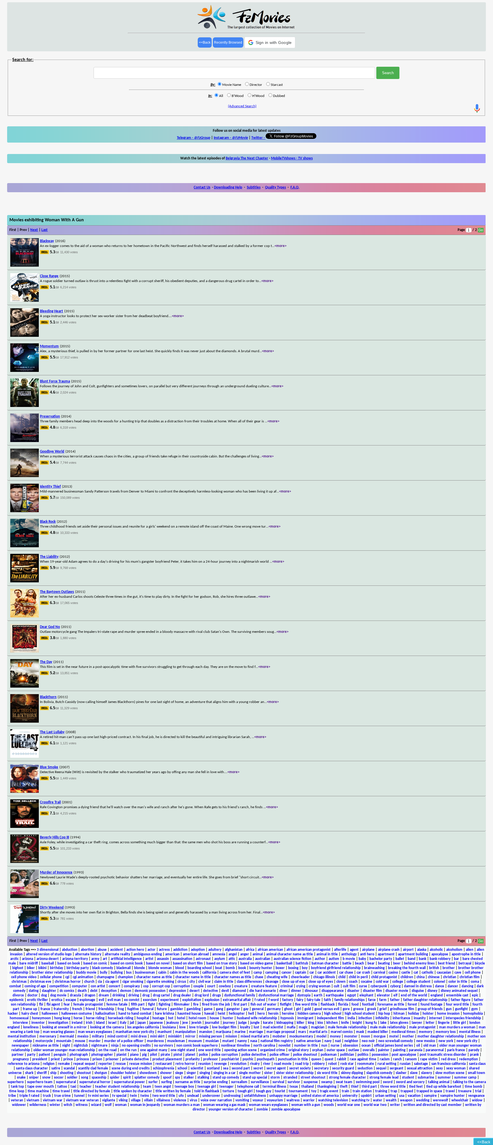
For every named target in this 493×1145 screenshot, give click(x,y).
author (320, 959)
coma (475, 982)
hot (170, 1018)
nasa (253, 1041)
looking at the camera (107, 1027)
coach (353, 982)
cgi (67, 977)
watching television (333, 1100)
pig (144, 1055)
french (77, 1009)
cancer (287, 972)
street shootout (313, 1077)
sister (268, 1073)
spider (115, 1077)
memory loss (446, 1032)
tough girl (245, 1091)
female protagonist (88, 1004)
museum (195, 1041)
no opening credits (136, 1045)
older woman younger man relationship (64, 1050)
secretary (321, 1068)
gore (346, 1009)
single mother (250, 1073)
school (182, 1068)
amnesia (218, 954)
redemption (468, 1059)
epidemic (16, 1000)
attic (232, 959)
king (311, 1023)
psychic (248, 1059)
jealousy (172, 1023)
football (368, 1004)
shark (29, 1073)
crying (300, 986)
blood (179, 968)
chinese (434, 977)
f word (273, 1000)
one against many (153, 1050)
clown (340, 982)
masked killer (377, 1032)
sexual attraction (420, 1068)
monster (350, 1036)
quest (329, 1059)
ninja (114, 1045)
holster (428, 1014)
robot (332, 1064)
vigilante (108, 1100)
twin (133, 1096)
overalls (369, 1050)
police (203, 1055)
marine (240, 1032)
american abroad (196, 954)
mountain (63, 1041)
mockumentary (301, 1036)
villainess (163, 1100)
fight (151, 1004)
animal (257, 954)
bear (371, 963)
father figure (460, 1000)
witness (82, 1105)
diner (283, 991)
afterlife (340, 950)
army (95, 959)
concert (114, 986)
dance (439, 986)
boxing (293, 968)
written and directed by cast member (432, 1105)
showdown (148, 1073)
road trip (302, 1064)
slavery (426, 1073)
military (98, 1036)
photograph (79, 1055)
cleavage (271, 982)
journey (229, 1023)
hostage (158, 1018)
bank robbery (440, 959)
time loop (16, 1091)
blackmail (123, 968)
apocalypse (439, 954)
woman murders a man (181, 1105)
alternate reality (117, 954)
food (355, 1004)
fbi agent (53, 1004)
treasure (465, 1091)
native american (308, 1041)
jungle (255, 1023)
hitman (399, 1014)
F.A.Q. (294, 187)
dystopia (303, 995)
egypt (351, 995)
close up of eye (293, 982)
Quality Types (275, 187)
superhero (15, 1082)
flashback (328, 1004)
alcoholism (454, 950)
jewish (196, 1023)
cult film (349, 986)
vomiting (242, 1100)
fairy (299, 1000)
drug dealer (182, 995)
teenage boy (184, 1087)
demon (125, 991)
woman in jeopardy (145, 1105)
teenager (226, 1087)
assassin (163, 959)
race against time (363, 1059)
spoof (167, 1077)
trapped (407, 1091)
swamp (326, 1082)
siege (179, 1073)
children (407, 977)
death (82, 991)
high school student (360, 1014)
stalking (203, 1077)
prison (97, 1059)
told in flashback (206, 1091)
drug (145, 995)
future (162, 1009)
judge (242, 1023)
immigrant (305, 1018)
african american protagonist (308, 950)
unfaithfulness (255, 1096)
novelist (284, 1045)
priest (55, 1059)
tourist (280, 1091)
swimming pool (367, 1082)
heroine (288, 1014)
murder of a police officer (124, 1041)
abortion (87, 950)
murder (95, 1041)
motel (394, 1036)
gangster (233, 1009)
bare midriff (28, 963)
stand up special (255, 1077)
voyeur (257, 1100)
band (411, 959)
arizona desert (48, 959)
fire (196, 1004)
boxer (280, 968)
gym (474, 1009)
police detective (253, 1055)
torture (228, 1091)
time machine (38, 1091)
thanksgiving (326, 1087)
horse (78, 1018)
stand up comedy (226, 1077)
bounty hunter (260, 968)
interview (20, 1023)
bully (103, 972)
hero (261, 1014)
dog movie (58, 995)
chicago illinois (324, 977)
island (100, 1023)
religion (48, 1064)
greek (371, 1009)
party (31, 1055)
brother (449, 968)
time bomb (473, 1087)
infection (365, 1018)
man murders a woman (457, 1027)
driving (133, 995)
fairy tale (313, 1000)
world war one (348, 1105)
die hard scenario (262, 991)
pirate (165, 1055)
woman (121, 1105)
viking (123, 1100)
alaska (421, 950)
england (437, 995)
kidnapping (284, 1023)
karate (268, 1023)
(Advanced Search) (242, 106)
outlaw (353, 1050)
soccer (59, 1077)
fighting (164, 1004)
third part (369, 1087)
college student (419, 982)
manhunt (164, 1032)
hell (251, 1014)
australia (245, 959)
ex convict (132, 1000)
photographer (102, 1055)
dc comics (67, 991)
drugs (216, 995)
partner (18, 1055)
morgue (379, 1036)
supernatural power (129, 1082)
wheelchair (459, 1100)
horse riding (95, 1018)
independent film (330, 1018)
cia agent (112, 982)
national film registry (276, 1041)
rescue (121, 1064)
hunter (228, 1018)
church (89, 982)
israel (112, 1023)
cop (146, 986)
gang (219, 1009)
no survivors (163, 1045)
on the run (128, 1050)
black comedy (102, 968)
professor (210, 1059)
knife (345, 1023)
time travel (61, 1091)
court (211, 986)
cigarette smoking (160, 982)
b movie (349, 959)
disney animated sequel (459, 991)
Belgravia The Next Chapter (247, 158)
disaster (353, 991)
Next (34, 230)
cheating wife (277, 977)
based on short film (188, 963)
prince (68, 1059)
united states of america (320, 1096)
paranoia (415, 1050)
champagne (105, 977)
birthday (56, 968)
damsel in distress (418, 986)
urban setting (385, 1096)
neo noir (368, 1041)
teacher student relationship (117, 1087)
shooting (66, 1073)
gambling (194, 1009)
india (351, 1018)
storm (275, 1077)
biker (31, 968)
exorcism (150, 1000)
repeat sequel (84, 1064)
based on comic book (126, 963)
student (408, 1077)
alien (469, 950)
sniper (34, 1077)
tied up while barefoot (443, 1087)
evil (101, 1000)
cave (457, 972)
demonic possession (150, 991)
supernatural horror (94, 1082)
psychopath (265, 1059)
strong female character (347, 1077)
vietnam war (52, 1100)
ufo (181, 1096)
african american (270, 950)
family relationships (349, 1000)
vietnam (33, 1100)
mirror (190, 1036)
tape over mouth (40, 1087)
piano (134, 1055)
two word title (163, 1096)
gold (307, 1009)
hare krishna (164, 1014)
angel (233, 954)
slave (414, 1073)
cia (100, 982)
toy (313, 1091)
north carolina (264, 1045)
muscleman (176, 1041)
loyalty (245, 1027)
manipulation (185, 1032)
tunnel (79, 1096)
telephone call (248, 1087)
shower (166, 1073)
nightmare (99, 1045)
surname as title (187, 1082)
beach (359, 963)
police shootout (305, 1055)
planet (190, 1055)
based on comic (95, 963)
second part (241, 1068)
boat (218, 968)
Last (44, 230)
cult (337, 986)
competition (58, 986)
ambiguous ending (148, 954)
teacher (86, 1087)
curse (363, 986)
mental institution (22, 1036)
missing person (210, 1036)
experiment (169, 1000)
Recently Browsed (228, 42)
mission (231, 1036)
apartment (386, 954)
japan (142, 1023)
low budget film (224, 1027)
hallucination (105, 1014)
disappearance (333, 991)
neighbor (351, 1041)
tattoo (62, 1087)
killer (300, 1023)
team (147, 1087)
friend (90, 1009)
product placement (167, 1059)
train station (362, 1091)
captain (300, 972)
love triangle (199, 1027)
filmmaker (182, 1004)
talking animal (438, 1082)
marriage (256, 1032)
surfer (153, 1082)
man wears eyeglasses (95, 1032)
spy (177, 1077)
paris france (456, 1050)
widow (477, 1100)
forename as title (390, 1004)
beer (397, 963)
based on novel (157, 963)
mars (302, 1032)
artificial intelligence (126, 959)
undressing (232, 1096)
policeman (329, 1055)
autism (334, 959)
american (172, 954)
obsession (350, 1045)
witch (68, 1105)
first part (240, 1004)
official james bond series (393, 1045)
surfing (166, 1082)
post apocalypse (404, 1055)
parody (473, 1050)
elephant (366, 995)
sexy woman (456, 1068)
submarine (426, 1077)
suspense (311, 1082)
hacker (13, 1014)
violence (179, 1100)
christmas (19, 982)
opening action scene (240, 1050)
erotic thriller (37, 1000)
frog (121, 1009)
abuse (102, 950)
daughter (49, 991)
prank (474, 1055)
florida (343, 1004)
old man (429, 1045)
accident (116, 950)
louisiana (169, 1027)
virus (193, 1100)
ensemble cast (457, 995)
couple (198, 986)
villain (148, 1100)
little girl (459, 1023)
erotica (56, 1000)
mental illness (469, 1032)
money (335, 1036)
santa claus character (32, 1068)
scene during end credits (130, 1068)
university (349, 1096)
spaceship (99, 1077)
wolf (108, 1105)
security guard (343, 1068)
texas (294, 1087)
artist (149, 959)
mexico (82, 1036)
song (84, 1077)
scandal (69, 1068)
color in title (457, 982)
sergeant (396, 1068)
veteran (17, 1100)
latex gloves (399, 1023)
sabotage (421, 1064)
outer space (336, 1050)
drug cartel (161, 995)
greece (358, 1009)
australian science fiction (292, 959)
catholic (427, 972)
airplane (368, 950)
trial (478, 1091)
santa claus (477, 1064)
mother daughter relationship (440, 1036)
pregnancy (21, 1059)
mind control (117, 1036)
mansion (205, 1032)
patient (44, 1055)
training (381, 1091)
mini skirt (157, 1036)
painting (399, 1050)
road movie (283, 1064)
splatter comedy (146, 1077)
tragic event (329, 1091)
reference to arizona (23, 1064)
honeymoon (41, 1018)
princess (82, 1059)
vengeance (476, 1096)
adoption (198, 950)
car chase (346, 972)
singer (191, 1073)
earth (318, 995)
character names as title (232, 977)
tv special (119, 1096)
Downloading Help (228, 187)
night (66, 1045)
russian (405, 1064)
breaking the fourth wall (407, 968)
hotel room (197, 1018)
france (45, 1009)
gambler (176, 1009)
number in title (306, 1045)
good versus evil (326, 1009)
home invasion (448, 1014)
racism (385, 1059)
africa (250, 950)
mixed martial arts (255, 1036)
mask (360, 1032)
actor (151, 950)
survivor (294, 1082)
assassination (182, 959)
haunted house (189, 1014)
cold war (382, 982)
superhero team (39, 1082)
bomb (230, 968)
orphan (317, 1050)
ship (53, 1073)
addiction (180, 950)
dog (44, 995)
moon (365, 1036)
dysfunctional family (239, 995)
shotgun (100, 1073)
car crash (363, 972)
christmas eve (40, 982)
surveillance (260, 1082)
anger (244, 954)
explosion (212, 1000)
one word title (209, 1050)
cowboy (225, 986)
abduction (69, 950)
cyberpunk (379, 986)
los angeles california (143, 1027)
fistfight (286, 1004)
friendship (106, 1009)
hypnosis (287, 1018)
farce (372, 1000)
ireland (77, 1023)
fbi (41, 1004)
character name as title (154, 977)
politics (362, 1055)
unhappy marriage (283, 1096)
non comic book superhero (197, 1045)
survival (278, 1082)
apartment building (413, 954)
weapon (406, 1100)
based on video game (256, 963)
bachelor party (380, 959)
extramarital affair (237, 1000)
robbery (318, 1064)
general (258, 1009)
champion (125, 977)
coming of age (35, 986)
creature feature (264, 986)
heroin (273, 1014)
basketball (284, 963)
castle (405, 972)
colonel (439, 982)
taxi (73, 1087)
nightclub (81, 1045)
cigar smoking (132, 982)
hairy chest (29, 1014)
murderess (155, 1041)
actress (164, 950)
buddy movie (86, 972)
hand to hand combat (134, 1014)
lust (256, 1027)
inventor (38, 1023)
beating (384, 963)
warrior (309, 1100)
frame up (30, 1009)
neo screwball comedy (395, 1041)
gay (245, 1009)
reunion (204, 1064)
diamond (239, 991)
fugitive (133, 1009)
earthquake (335, 995)
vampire (430, 1096)
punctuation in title (293, 1059)
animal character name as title (289, 954)
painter (383, 1050)
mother (408, 1036)
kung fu (371, 1023)
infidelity (382, 1018)
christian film (470, 977)
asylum (219, 959)
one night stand (183, 1050)
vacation (414, 1096)
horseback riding (120, 1018)
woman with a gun (305, 1105)
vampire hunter (452, 1096)
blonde (139, 968)
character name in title (193, 977)
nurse (335, 1045)
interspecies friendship (463, 1018)
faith (327, 1000)
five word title (306, 1004)
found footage (432, 1004)
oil (418, 1045)
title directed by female (91, 1091)
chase (259, 977)
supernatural (66, 1082)
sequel (381, 1068)
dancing (467, 986)
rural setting (386, 1064)
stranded (290, 1077)
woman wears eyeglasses (268, 1105)
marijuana (223, 1032)
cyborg (395, 986)
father (395, 1000)
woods (329, 1105)
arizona (27, 959)
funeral (147, 1009)
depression (177, 991)
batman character (325, 963)
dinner (296, 991)
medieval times (403, 1032)
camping (271, 972)
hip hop (384, 1014)
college (397, 982)
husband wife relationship (257, 1018)
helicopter (237, 1014)
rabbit (341, 1059)
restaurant (163, 1064)
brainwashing (374, 968)
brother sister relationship (52, 972)
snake (21, 1077)
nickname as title (46, 1045)
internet (435, 1018)
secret (258, 1068)
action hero (135, 950)
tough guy (263, 1091)
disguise (418, 991)
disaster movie (396, 991)
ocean (366, 1045)
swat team (344, 1082)
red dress (448, 1059)
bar (456, 959)
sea (225, 1068)
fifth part (138, 1004)
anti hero (367, 954)
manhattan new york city (135, 1032)
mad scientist (273, 1027)
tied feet (416, 1087)
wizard (96, 1105)
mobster (279, 1036)
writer (395, 1105)
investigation (58, 1023)
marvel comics (342, 1032)
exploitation (191, 1000)
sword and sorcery (410, 1082)
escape (71, 1000)
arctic (14, 959)
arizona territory (75, 959)
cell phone (473, 972)
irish (89, 1023)
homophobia (473, 1014)
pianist (121, 1055)
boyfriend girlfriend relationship (336, 968)
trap (394, 1091)
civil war (204, 982)
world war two (375, 1105)
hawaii (209, 1014)
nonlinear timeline (235, 1045)
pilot (153, 1055)
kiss (320, 1023)
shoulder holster (123, 1073)
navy (328, 1041)
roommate (365, 1064)
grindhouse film (402, 1009)
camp (258, 972)
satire (55, 1068)
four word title (457, 1004)
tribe (12, 1096)
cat (416, 972)
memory (425, 1032)
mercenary (47, 1036)
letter (430, 1023)
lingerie (444, 1023)
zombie (262, 1109)
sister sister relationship (295, 1073)
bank (422, 959)
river (266, 1064)
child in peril (358, 977)
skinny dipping (352, 1073)
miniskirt (175, 1036)
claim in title (223, 982)
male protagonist (422, 1027)
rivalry (255, 1064)
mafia (291, 1027)
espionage (87, 1000)
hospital (143, 1018)
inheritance (401, 1018)
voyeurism (275, 1100)
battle (346, 963)
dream (104, 995)
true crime (62, 1096)
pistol (177, 1055)
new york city (466, 1041)
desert (194, 991)
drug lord (202, 995)
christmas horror (68, 982)
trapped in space (429, 1091)
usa (401, 1096)
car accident (327, 972)
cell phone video (24, 977)
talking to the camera (469, 1082)
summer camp (465, 1077)
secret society (300, 1068)
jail (132, 1023)
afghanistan (234, 950)
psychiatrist (230, 1059)
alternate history (88, 954)
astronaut (203, 959)
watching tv (360, 1100)
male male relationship (388, 1027)
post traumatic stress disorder (443, 1055)
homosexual (19, 1018)
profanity (192, 1059)
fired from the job (216, 1004)
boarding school (199, 968)
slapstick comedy (379, 1073)
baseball (47, 963)
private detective (135, 1059)
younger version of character (231, 1109)
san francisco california (448, 1064)
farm (383, 1000)
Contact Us (202, 187)
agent (354, 950)
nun (324, 1045)
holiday (413, 1014)
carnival (379, 972)
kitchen (332, 1023)
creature (241, 986)
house (214, 1018)
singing (204, 1073)
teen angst (163, 1087)
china (421, 977)
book (242, 968)
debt (94, 991)
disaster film (372, 991)
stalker (188, 1077)
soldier (72, 1077)
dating (34, 991)
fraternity (61, 1009)
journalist (212, 1023)
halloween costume (76, 1014)
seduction (365, 1068)
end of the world (414, 995)
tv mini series (98, 1096)
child (341, 977)
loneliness (31, 1027)
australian (262, 959)
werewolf (440, 1100)
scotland (213, 1068)
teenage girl (206, 1087)
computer (79, 986)
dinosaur (311, 991)
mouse (80, 1041)
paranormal (435, 1050)
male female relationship (347, 1027)
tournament (298, 1091)
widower (19, 1105)
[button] (270, 42)
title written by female (173, 1091)
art (105, 959)
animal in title (327, 954)
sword (388, 1082)
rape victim (429, 1059)
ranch (397, 1059)
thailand (307, 1087)
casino (393, 972)
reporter (105, 1064)
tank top (17, 1087)
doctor (32, 995)
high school (332, 1014)
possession (380, 1055)
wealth (391, 1100)
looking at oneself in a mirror (64, 1027)
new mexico (425, 1041)
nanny (242, 1041)
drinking (118, 995)
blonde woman (160, 968)
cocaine (366, 982)
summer (444, 1077)
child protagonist (384, 977)
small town (476, 1073)
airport (408, 950)
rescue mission (140, 1064)
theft (343, 1087)
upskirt (366, 1096)
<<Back (205, 42)
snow (46, 1077)
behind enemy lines (419, 963)
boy (305, 968)
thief (354, 1087)
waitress (293, 1100)
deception (109, 991)
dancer (453, 986)
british (434, 968)
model (321, 1036)
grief (383, 1009)
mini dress (139, 1036)
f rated (259, 1000)
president (39, 1059)
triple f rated (29, 1096)
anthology (349, 954)
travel (450, 1091)
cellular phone (51, 977)
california (209, 972)
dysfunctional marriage (276, 995)
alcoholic (436, 950)
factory (287, 1000)
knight (357, 1023)
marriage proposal (280, 1032)
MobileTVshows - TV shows (292, 158)
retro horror (185, 1064)
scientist (197, 1068)
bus (129, 972)
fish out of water (263, 1004)
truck (47, 1096)
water (377, 1100)
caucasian (444, 972)
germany (274, 1009)
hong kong (62, 1018)
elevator (383, 995)
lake (383, 1023)
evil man (114, 1000)
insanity (420, 1018)
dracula (75, 995)
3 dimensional (47, 950)
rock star (347, 1064)
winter (55, 1105)
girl (298, 1009)
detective (210, 991)
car (312, 972)
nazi (338, 1041)
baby (362, 959)
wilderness (37, 1105)
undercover (211, 1096)
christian (449, 977)
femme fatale (117, 1004)
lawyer (417, 1023)
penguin (60, 1055)
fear (67, 1004)
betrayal (464, 963)
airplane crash (388, 950)
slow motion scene (449, 1073)
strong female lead (384, 1077)
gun (449, 1009)
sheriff (42, 1073)
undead (193, 1096)
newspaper (20, 1045)
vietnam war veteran (82, 1100)
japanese (156, 1023)
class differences (249, 982)
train (345, 1091)
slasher (401, 1073)
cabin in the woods (184, 972)
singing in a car (224, 1073)
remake (64, 1064)
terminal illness (274, 1087)
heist (221, 1014)
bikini (42, 968)
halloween (50, 1014)
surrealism (239, 1082)
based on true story (221, 963)
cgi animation (83, 977)
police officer (280, 1055)
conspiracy (132, 986)
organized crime (272, 1050)
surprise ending (216, 1082)
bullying (117, 972)
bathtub (302, 963)
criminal (286, 986)
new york (446, 1041)
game (208, 1009)
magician (317, 1027)
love (182, 1027)
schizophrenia (163, 1068)
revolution (238, 1064)
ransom (411, 1059)
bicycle (480, 963)
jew (185, 1023)
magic (303, 1027)
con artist (98, 986)
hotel (181, 1018)
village (136, 1100)
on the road (107, 1050)
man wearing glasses (58, 1032)
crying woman (319, 986)
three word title (393, 1087)
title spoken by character (133, 1091)
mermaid (67, 1036)
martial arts (318, 1032)
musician (212, 1041)
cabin (162, 972)
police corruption (224, 1055)
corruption (181, 986)
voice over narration (216, 1100)
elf (395, 995)
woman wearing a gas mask (224, 1105)
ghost (288, 1009)
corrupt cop (161, 986)
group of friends (430, 1009)
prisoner (112, 1059)
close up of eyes (320, 982)
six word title (327, 1073)
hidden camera (309, 1014)
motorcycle (44, 1041)
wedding (422, 1100)
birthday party (77, 968)
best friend (446, 963)
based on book (68, 963)
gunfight (461, 1009)
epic (475, 995)
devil (225, 991)
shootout (84, 1073)
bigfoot (17, 968)
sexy (439, 1068)
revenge (220, 1064)
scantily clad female (93, 1068)
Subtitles (253, 187)
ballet (399, 959)
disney (432, 991)
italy (123, 1023)
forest (412, 1004)
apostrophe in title (466, 954)
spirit (127, 1077)
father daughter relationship (425, 1000)
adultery (214, 950)
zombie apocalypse (285, 1109)
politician (347, 1055)
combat (15, 986)
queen (316, 1059)
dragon (89, 995)
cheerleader (300, 977)
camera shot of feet (235, 972)
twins (144, 1096)
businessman (145, 972)
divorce (18, 995)
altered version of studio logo (49, 954)
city (192, 982)
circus (181, 982)
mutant (228, 1041)
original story (298, 1050)
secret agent (276, 1068)
